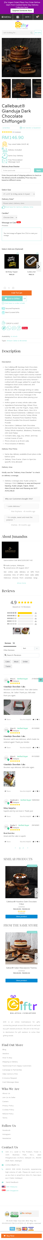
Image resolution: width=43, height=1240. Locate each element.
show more (21, 583)
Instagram (6, 1134)
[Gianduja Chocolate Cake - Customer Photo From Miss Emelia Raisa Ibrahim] (26, 631)
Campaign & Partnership (12, 1070)
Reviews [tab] (8, 643)
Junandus (6, 128)
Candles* (5, 213)
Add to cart (16, 293)
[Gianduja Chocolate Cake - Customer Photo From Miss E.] (17, 631)
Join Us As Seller (8, 1097)
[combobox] (18, 32)
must (16, 661)
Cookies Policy (8, 1110)
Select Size (6, 190)
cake (7, 661)
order (25, 661)
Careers (5, 1101)
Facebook (6, 1130)
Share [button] (8, 719)
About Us (6, 1093)
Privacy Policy (8, 1106)
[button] (34, 719)
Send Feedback (12, 1182)
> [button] (27, 847)
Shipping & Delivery (10, 1062)
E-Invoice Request (9, 1078)
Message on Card (11, 222)
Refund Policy (7, 1114)
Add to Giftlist (13, 298)
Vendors (5, 1054)
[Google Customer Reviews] (29, 1215)
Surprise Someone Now (22, 11)
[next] (37, 893)
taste (7, 666)
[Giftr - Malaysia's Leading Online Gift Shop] (21, 25)
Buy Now (10, 1236)
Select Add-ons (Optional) (12, 249)
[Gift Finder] (18, 17)
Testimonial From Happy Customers (16, 1066)
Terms (4, 1118)
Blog (4, 1050)
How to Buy (7, 1058)
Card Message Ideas (10, 1082)
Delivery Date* (8, 199)
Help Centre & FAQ (10, 1074)
